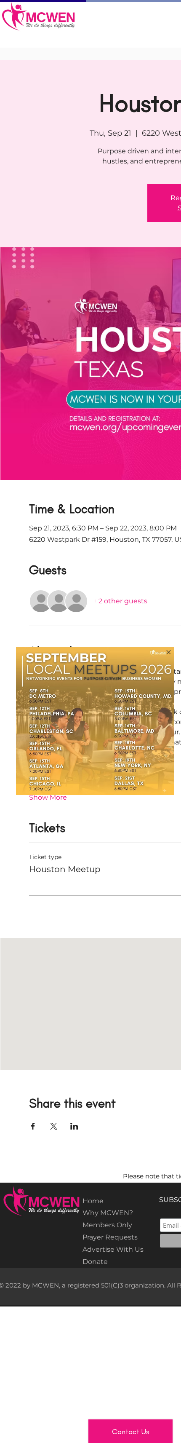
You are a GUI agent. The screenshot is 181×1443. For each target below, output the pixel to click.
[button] (168, 652)
